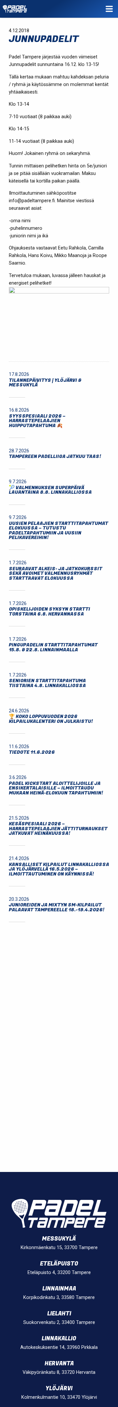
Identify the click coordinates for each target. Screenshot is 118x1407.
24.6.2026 (19, 711)
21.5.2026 (19, 818)
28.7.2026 (19, 451)
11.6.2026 (19, 746)
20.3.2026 (19, 899)
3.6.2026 (18, 777)
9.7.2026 (18, 482)
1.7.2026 (18, 563)
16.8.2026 (19, 410)
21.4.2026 (19, 858)
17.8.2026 (19, 374)
